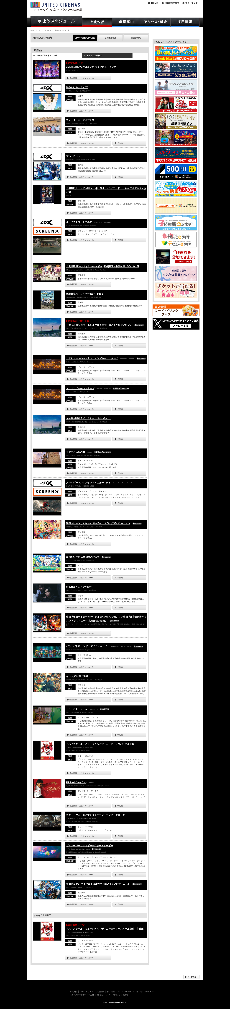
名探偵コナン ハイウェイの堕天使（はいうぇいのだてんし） (98, 883)
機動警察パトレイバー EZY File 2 (84, 293)
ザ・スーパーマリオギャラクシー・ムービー (89, 845)
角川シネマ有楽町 (120, 995)
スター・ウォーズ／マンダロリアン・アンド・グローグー (96, 815)
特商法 (100, 995)
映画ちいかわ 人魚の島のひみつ (83, 557)
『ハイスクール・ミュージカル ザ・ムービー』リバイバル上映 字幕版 (105, 928)
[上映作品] (97, 22)
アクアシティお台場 (44, 30)
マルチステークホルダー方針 (82, 995)
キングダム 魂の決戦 (77, 676)
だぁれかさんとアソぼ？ (79, 586)
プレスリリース (86, 992)
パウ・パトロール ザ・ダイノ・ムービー (87, 646)
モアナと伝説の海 (75, 452)
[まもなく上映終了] (107, 56)
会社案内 (73, 992)
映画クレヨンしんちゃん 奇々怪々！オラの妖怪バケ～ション (98, 523)
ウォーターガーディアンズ (80, 120)
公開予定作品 (110, 38)
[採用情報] (185, 22)
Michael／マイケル (76, 782)
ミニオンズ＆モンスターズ (80, 388)
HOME (33, 30)
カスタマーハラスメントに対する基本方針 (135, 992)
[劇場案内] (126, 22)
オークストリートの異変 (79, 222)
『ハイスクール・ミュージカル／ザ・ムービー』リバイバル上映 (100, 744)
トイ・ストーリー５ (76, 709)
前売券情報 (136, 38)
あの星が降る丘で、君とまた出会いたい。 (88, 418)
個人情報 (111, 992)
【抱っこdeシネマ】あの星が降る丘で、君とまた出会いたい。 (99, 324)
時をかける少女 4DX (77, 87)
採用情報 (100, 992)
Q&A (108, 995)
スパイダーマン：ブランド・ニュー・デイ (88, 482)
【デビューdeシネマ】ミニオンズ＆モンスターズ (92, 358)
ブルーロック (73, 156)
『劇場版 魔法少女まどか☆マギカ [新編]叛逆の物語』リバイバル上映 (102, 266)
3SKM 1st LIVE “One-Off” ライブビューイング (91, 67)
